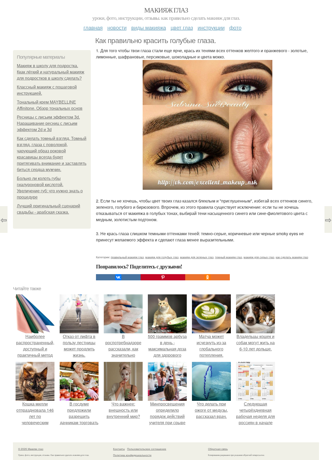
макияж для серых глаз (259, 257)
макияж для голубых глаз (161, 257)
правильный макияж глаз (127, 257)
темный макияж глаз (228, 257)
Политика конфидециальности (132, 455)
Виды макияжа (148, 27)
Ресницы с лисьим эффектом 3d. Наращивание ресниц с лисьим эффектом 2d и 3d (48, 123)
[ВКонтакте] (118, 277)
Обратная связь (218, 449)
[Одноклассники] (207, 277)
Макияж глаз (166, 9)
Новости (117, 27)
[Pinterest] (163, 277)
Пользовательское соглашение (146, 449)
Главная (93, 27)
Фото (235, 27)
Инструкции (211, 27)
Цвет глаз (182, 27)
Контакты (119, 449)
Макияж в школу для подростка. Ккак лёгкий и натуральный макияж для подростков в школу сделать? (50, 72)
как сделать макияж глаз (292, 257)
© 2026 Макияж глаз (30, 449)
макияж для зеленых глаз (196, 257)
